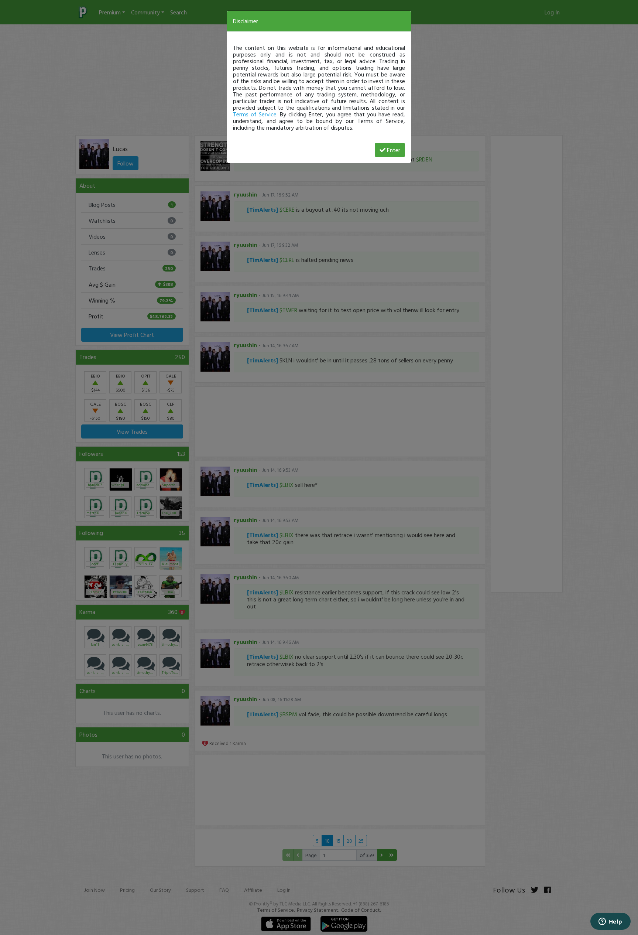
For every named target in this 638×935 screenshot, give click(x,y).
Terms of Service (255, 114)
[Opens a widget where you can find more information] (610, 922)
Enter (393, 150)
